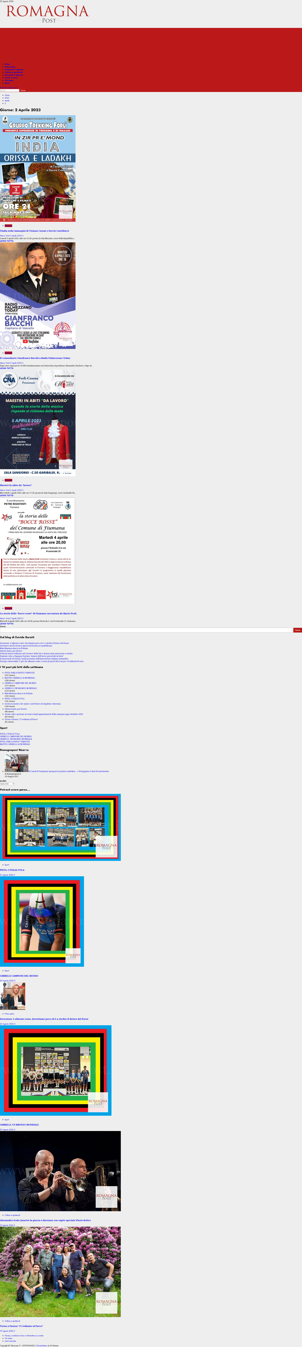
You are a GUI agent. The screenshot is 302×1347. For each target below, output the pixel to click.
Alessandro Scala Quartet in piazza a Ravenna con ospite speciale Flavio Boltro (45, 1220)
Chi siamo (9, 80)
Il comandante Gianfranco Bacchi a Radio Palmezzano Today (35, 357)
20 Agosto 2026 (7, 980)
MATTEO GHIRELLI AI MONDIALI (20, 678)
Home (7, 64)
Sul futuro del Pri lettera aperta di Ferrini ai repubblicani (26, 645)
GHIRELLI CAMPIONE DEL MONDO (20, 683)
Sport (7, 83)
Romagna (8, 225)
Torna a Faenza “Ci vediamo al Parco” (21, 1326)
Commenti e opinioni (14, 69)
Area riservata (10, 1341)
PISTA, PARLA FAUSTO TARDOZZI (20, 672)
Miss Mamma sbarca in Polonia (14, 648)
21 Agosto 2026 (7, 875)
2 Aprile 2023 (16, 235)
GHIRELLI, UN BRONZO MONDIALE (21, 688)
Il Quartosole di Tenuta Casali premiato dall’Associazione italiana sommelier (34, 658)
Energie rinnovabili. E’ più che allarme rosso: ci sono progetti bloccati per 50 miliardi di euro (42, 661)
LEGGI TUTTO (6, 241)
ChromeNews (41, 1345)
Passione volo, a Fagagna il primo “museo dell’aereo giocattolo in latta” (32, 656)
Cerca (2, 626)
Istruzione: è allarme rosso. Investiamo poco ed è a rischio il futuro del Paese (34, 643)
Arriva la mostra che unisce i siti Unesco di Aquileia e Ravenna (33, 703)
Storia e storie (11, 77)
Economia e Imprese (14, 75)
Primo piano (10, 66)
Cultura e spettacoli (14, 72)
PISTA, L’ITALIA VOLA (14, 698)
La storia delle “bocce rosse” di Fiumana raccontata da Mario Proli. (39, 613)
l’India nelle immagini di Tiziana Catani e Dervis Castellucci (35, 230)
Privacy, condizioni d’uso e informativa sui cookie (24, 1335)
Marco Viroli (5, 235)
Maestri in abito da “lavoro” (16, 485)
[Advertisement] (151, 44)
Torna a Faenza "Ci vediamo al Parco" (21, 719)
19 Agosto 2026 (7, 1225)
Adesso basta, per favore (11, 651)
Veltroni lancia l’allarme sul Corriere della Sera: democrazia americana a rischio (36, 653)
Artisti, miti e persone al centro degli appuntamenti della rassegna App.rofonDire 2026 (44, 714)
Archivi (3, 781)
